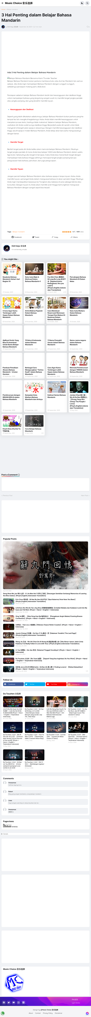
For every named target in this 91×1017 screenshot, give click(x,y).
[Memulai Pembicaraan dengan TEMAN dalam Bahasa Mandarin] (79, 359)
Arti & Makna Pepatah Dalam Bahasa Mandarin (34, 313)
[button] (3, 3)
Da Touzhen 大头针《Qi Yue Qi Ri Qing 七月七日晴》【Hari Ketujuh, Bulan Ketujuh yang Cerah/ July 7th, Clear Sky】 (34, 712)
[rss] (23, 1002)
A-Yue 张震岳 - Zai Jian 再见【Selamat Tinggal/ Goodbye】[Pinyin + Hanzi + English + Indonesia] (48, 651)
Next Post (84, 495)
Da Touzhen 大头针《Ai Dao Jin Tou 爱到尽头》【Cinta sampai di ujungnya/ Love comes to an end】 (12, 765)
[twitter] (9, 1002)
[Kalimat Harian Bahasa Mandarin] (56, 387)
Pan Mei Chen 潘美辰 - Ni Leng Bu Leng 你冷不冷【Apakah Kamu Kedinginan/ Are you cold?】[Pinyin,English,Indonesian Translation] (56, 283)
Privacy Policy (48, 1013)
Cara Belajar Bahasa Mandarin (33, 430)
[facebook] (4, 1002)
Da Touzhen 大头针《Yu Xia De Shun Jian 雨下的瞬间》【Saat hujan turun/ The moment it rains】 (77, 712)
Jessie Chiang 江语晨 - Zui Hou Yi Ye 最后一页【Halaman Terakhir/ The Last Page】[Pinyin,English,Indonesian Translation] (46, 634)
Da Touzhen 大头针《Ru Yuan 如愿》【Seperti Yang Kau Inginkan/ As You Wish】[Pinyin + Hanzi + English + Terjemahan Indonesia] (51, 659)
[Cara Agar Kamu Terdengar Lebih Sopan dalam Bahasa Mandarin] (56, 359)
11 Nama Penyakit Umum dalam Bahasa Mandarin (56, 342)
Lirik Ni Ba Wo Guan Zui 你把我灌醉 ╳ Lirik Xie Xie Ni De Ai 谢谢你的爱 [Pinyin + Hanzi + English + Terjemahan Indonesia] (13, 712)
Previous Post (7, 495)
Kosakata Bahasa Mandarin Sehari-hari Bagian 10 (11, 279)
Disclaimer (58, 1013)
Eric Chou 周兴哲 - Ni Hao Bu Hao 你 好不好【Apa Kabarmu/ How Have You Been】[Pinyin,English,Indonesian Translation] (46, 600)
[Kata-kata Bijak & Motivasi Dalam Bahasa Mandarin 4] (34, 269)
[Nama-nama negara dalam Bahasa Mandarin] (79, 332)
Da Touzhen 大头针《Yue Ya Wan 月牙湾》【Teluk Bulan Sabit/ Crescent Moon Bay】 (34, 736)
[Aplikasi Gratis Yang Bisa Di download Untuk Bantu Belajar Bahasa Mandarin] (12, 332)
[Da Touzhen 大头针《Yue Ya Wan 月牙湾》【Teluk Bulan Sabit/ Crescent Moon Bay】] (34, 727)
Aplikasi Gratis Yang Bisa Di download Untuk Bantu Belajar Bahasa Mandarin (11, 343)
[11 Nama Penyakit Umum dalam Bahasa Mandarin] (56, 332)
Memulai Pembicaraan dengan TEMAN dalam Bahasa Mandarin (79, 370)
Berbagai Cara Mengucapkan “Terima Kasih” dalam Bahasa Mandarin (34, 371)
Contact (38, 1013)
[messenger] (87, 1013)
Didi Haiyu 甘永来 (19, 246)
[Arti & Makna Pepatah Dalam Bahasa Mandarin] (34, 303)
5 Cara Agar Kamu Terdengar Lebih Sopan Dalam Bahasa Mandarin (11, 314)
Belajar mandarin (12, 9)
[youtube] (14, 1002)
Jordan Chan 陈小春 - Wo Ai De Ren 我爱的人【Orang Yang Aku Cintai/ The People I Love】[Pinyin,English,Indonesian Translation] (79, 401)
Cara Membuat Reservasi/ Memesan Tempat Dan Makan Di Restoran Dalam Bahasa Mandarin (56, 315)
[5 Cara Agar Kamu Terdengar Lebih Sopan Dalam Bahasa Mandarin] (12, 303)
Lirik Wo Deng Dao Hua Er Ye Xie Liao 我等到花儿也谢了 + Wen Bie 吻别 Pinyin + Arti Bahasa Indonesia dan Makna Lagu (56, 712)
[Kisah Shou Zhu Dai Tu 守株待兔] (12, 421)
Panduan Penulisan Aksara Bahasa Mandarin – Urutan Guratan (10, 371)
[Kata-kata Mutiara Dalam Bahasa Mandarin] (79, 303)
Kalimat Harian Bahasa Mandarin (56, 396)
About (31, 1013)
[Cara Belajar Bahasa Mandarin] (34, 421)
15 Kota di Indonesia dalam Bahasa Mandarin (33, 342)
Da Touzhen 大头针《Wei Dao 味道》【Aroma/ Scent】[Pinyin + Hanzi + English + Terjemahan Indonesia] (78, 737)
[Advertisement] (45, 454)
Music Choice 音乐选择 (19, 3)
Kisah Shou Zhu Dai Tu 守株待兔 (11, 430)
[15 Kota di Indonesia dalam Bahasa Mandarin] (34, 332)
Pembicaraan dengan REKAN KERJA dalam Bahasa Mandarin (11, 397)
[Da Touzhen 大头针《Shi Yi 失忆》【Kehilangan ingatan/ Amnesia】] (34, 754)
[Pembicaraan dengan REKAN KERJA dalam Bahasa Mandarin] (12, 387)
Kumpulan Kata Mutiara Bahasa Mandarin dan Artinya (34, 397)
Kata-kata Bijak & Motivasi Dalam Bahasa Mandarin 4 (33, 279)
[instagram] (18, 1002)
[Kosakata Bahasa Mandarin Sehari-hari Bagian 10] (12, 269)
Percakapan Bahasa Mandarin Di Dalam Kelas (78, 279)
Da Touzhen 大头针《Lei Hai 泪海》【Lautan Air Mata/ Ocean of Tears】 (56, 736)
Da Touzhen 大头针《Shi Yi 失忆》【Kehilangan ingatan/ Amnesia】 (34, 764)
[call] (3, 1013)
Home (3, 9)
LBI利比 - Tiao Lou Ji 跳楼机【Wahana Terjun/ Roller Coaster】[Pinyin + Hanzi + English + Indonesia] (49, 626)
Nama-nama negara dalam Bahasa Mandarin (78, 342)
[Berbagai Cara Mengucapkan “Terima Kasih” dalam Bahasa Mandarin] (34, 359)
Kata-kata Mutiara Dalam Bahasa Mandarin (77, 313)
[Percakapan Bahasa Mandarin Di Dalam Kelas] (79, 269)
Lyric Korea (76, 1003)
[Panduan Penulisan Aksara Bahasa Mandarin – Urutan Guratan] (12, 359)
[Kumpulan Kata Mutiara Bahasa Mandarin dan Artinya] (34, 387)
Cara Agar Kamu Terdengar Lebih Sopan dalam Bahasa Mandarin (55, 371)
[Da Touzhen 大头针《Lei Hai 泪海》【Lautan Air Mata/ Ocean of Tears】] (56, 727)
